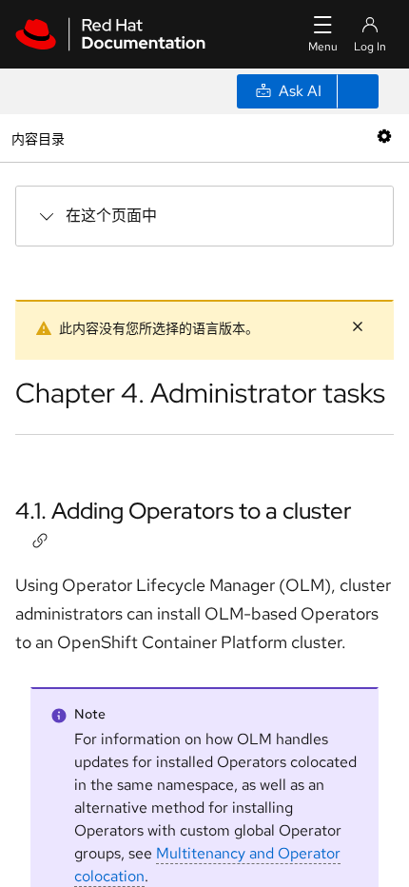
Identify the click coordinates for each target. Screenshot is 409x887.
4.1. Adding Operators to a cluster (183, 510)
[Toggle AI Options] (358, 91)
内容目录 (37, 138)
